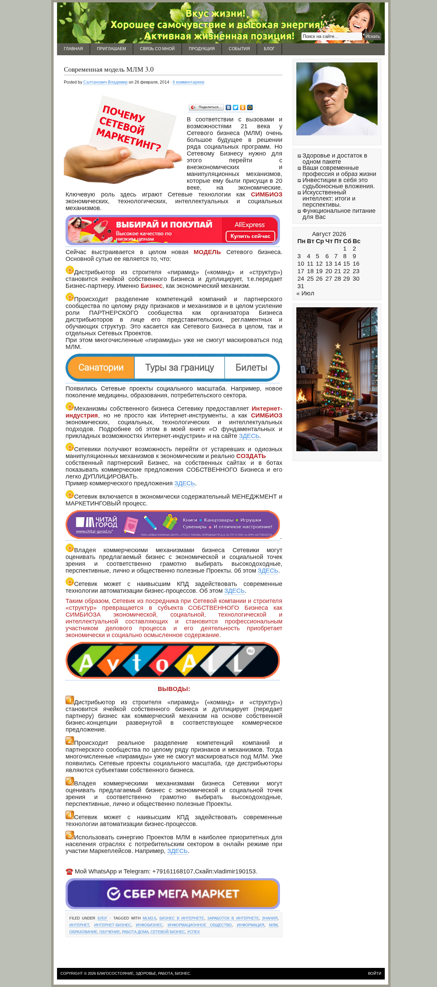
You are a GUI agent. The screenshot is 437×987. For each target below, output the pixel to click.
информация (250, 925)
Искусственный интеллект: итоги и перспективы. (328, 198)
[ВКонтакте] (228, 107)
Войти (374, 973)
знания (270, 918)
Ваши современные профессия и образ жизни (339, 170)
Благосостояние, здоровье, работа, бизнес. (144, 973)
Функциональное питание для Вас (339, 213)
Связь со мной (157, 48)
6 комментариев (188, 82)
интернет (79, 925)
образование (83, 932)
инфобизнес (149, 925)
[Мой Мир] (250, 107)
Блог (269, 48)
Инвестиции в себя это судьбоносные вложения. (338, 183)
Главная (73, 48)
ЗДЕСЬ (249, 435)
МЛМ (273, 925)
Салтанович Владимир (105, 82)
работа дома (135, 932)
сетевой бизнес (168, 932)
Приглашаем (111, 48)
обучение (109, 932)
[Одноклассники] (242, 107)
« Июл (305, 293)
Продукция (202, 48)
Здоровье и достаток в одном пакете (334, 158)
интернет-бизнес (112, 925)
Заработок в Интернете (233, 918)
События (239, 48)
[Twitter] (235, 107)
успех (193, 932)
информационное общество (200, 925)
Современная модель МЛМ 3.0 (109, 69)
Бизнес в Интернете (181, 918)
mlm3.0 (149, 918)
